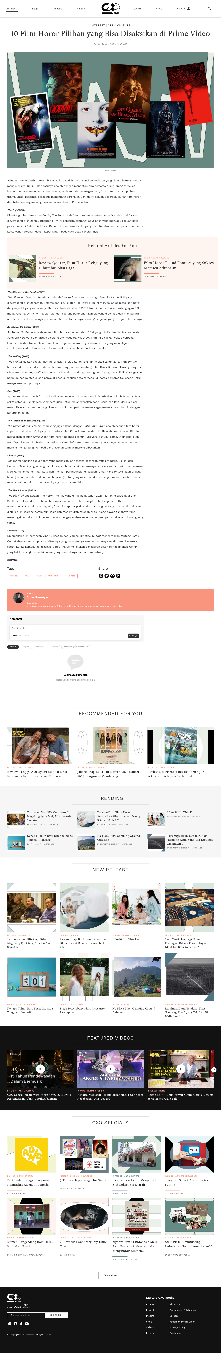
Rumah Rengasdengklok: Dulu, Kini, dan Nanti (30, 1244)
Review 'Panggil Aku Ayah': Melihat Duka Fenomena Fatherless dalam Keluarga (37, 774)
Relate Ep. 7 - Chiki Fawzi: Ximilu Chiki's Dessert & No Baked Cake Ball (180, 1097)
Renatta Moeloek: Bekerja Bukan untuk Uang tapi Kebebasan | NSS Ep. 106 (110, 1097)
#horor (39, 576)
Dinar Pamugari (37, 597)
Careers (173, 1316)
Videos (81, 9)
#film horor (53, 576)
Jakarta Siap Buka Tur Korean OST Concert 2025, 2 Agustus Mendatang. (109, 774)
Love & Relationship (81, 1238)
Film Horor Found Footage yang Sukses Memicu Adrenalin (179, 265)
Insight (35, 9)
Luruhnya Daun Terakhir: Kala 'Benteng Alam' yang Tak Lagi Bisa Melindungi (190, 840)
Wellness (24, 935)
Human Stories (130, 935)
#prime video (70, 576)
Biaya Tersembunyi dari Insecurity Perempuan (82, 1010)
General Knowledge (28, 1005)
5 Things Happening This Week (83, 1180)
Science (74, 935)
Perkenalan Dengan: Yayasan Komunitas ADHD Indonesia (28, 1182)
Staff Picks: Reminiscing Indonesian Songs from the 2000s (189, 1244)
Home (127, 1005)
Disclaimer (175, 1333)
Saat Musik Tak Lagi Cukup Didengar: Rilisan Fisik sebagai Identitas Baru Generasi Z (185, 943)
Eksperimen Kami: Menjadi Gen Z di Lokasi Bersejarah (135, 1182)
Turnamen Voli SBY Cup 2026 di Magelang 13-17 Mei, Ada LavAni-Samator (49, 816)
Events (137, 9)
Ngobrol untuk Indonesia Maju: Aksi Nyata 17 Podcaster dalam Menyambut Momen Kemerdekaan (135, 1249)
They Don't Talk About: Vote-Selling (186, 1182)
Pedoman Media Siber (182, 1322)
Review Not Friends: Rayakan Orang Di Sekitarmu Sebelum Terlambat (176, 774)
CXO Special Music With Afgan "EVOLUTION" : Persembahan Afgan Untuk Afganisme (39, 1097)
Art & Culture (119, 25)
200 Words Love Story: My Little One (83, 1244)
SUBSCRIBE (56, 1315)
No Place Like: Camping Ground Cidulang (118, 838)
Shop (159, 9)
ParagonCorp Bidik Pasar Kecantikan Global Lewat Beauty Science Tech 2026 (118, 816)
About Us (174, 1304)
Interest (12, 9)
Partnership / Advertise (182, 1310)
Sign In (181, 8)
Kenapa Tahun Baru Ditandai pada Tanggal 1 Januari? (50, 838)
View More (110, 1275)
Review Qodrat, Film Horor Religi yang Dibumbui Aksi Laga (73, 265)
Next (213, 1070)
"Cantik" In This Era (180, 812)
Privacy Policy (177, 1327)
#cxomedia (14, 576)
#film (27, 576)
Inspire (58, 9)
